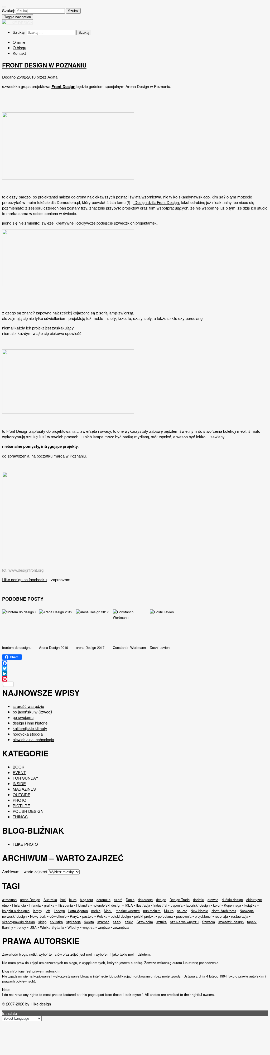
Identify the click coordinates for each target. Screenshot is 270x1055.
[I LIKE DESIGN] (17, 22)
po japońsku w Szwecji (32, 711)
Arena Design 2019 (53, 647)
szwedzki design (231, 921)
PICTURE (21, 805)
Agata (52, 77)
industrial (160, 905)
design (161, 899)
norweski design (14, 916)
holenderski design (107, 905)
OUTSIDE (21, 794)
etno (5, 905)
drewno (213, 899)
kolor (216, 905)
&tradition (9, 899)
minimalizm (152, 910)
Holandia (82, 905)
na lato (182, 910)
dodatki (198, 899)
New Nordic (199, 910)
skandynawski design (18, 921)
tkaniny (7, 927)
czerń (118, 899)
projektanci (203, 916)
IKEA (129, 905)
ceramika (103, 899)
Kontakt (19, 53)
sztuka (161, 921)
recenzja (221, 916)
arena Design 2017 (90, 647)
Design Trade (180, 899)
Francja (35, 905)
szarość (103, 921)
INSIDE (19, 783)
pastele (87, 916)
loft (48, 910)
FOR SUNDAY (25, 778)
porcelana (165, 916)
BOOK (18, 767)
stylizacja (73, 921)
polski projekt (144, 916)
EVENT (19, 772)
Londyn (59, 910)
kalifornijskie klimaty (30, 728)
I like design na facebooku (24, 579)
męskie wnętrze (128, 910)
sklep (42, 921)
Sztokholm (145, 921)
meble (95, 910)
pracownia (183, 916)
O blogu (19, 47)
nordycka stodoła (28, 734)
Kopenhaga (232, 905)
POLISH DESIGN (28, 811)
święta (89, 921)
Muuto (168, 910)
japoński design (198, 905)
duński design (232, 899)
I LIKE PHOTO (25, 844)
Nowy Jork (38, 916)
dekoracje (145, 899)
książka (250, 905)
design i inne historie (30, 723)
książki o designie (16, 910)
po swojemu (23, 717)
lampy (37, 910)
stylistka (56, 921)
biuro (72, 899)
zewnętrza (121, 927)
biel (63, 899)
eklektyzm (254, 899)
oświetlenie (58, 916)
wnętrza (88, 927)
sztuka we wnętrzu (184, 921)
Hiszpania (65, 905)
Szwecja (208, 921)
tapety (252, 921)
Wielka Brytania (52, 927)
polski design (121, 916)
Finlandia (19, 905)
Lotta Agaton (78, 910)
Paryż (74, 916)
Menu (108, 910)
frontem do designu (16, 647)
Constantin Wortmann (129, 647)
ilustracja (143, 905)
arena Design (30, 899)
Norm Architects (223, 910)
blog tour (86, 899)
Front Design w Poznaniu (44, 65)
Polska (102, 916)
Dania (130, 899)
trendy (21, 927)
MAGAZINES (24, 789)
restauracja (239, 916)
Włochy (73, 927)
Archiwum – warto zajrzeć (24, 871)
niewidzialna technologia (33, 739)
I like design (41, 1004)
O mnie (19, 42)
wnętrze (104, 927)
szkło (129, 921)
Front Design (63, 86)
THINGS (20, 816)
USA (33, 927)
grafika (49, 905)
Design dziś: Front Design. (156, 202)
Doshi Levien (160, 647)
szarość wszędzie (28, 706)
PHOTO (19, 800)
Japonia (176, 905)
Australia (50, 899)
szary (117, 921)
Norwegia (247, 910)
